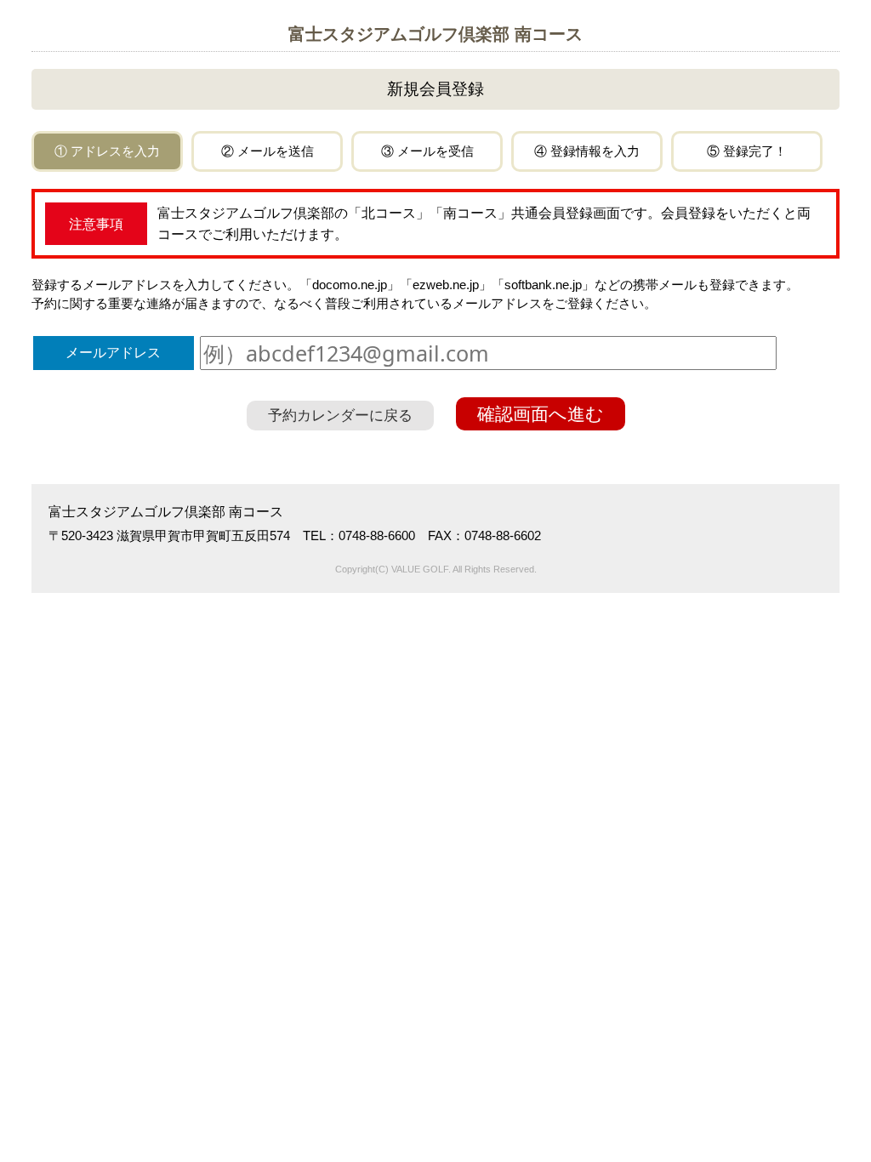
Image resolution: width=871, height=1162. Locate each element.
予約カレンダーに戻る (340, 415)
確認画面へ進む (540, 414)
